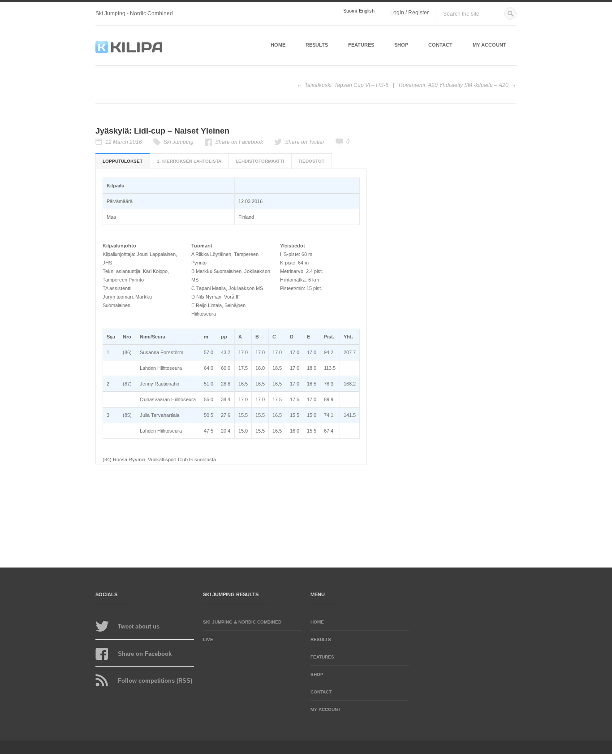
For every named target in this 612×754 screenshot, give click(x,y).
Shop (401, 45)
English (367, 11)
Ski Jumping (179, 142)
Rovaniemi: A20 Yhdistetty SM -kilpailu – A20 (454, 85)
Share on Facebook (239, 142)
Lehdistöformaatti (260, 161)
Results (317, 45)
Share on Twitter (304, 142)
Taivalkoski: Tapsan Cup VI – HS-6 (346, 85)
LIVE (208, 639)
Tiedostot (311, 161)
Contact (440, 45)
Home (278, 45)
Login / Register (409, 12)
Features (361, 45)
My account (489, 45)
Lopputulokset (122, 161)
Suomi (350, 11)
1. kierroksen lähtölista (189, 161)
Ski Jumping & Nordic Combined (242, 622)
